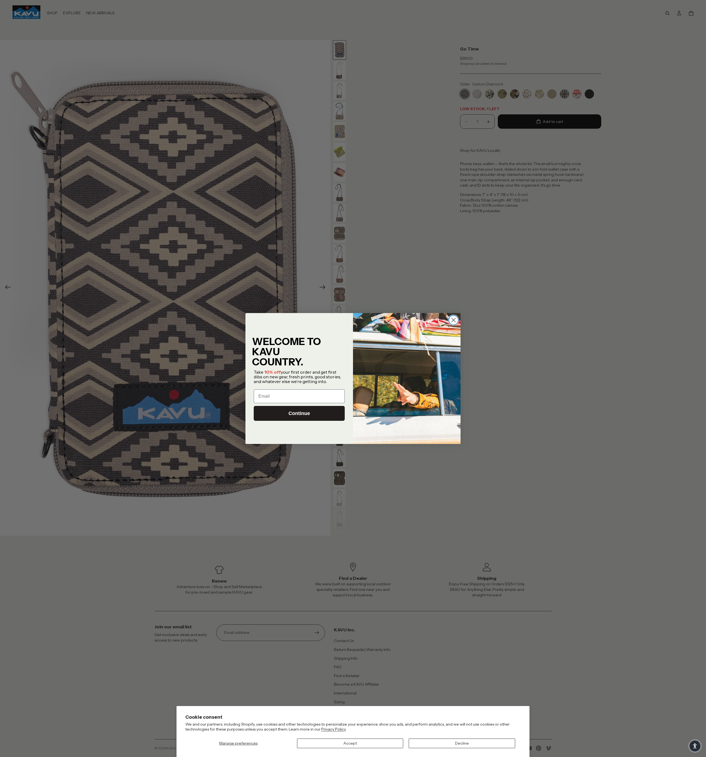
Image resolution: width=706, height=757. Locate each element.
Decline (462, 743)
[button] (695, 746)
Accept (350, 743)
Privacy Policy (333, 729)
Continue (299, 413)
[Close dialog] (453, 320)
